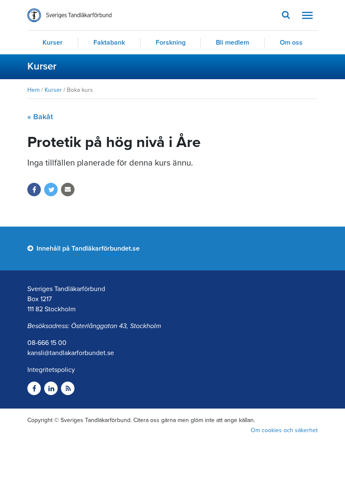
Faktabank (109, 42)
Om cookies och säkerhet (284, 430)
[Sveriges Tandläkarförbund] (69, 15)
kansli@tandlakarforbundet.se (70, 353)
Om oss (291, 42)
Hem (33, 90)
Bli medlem (232, 42)
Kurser (52, 42)
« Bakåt (40, 116)
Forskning (171, 42)
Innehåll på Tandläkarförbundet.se (87, 248)
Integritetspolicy (51, 370)
